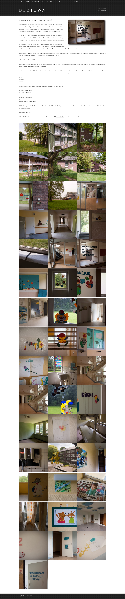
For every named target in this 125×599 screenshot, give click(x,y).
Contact (20, 596)
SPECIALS (60, 1)
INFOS (69, 1)
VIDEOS (50, 1)
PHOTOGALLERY (38, 1)
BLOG (76, 1)
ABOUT (27, 1)
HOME (21, 1)
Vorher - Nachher (60, 117)
